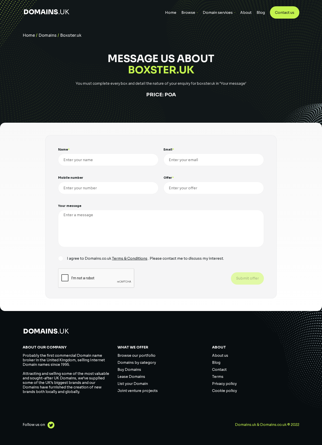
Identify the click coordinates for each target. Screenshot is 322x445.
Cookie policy (224, 390)
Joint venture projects (137, 390)
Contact (219, 369)
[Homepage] (47, 12)
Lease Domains (131, 376)
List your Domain (132, 383)
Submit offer (247, 278)
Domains (47, 35)
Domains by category (136, 362)
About (246, 12)
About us (220, 355)
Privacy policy (224, 383)
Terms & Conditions (129, 258)
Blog (261, 12)
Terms (217, 376)
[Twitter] (50, 426)
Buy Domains (129, 369)
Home (170, 12)
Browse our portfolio (136, 355)
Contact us (284, 12)
